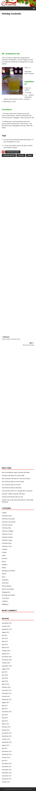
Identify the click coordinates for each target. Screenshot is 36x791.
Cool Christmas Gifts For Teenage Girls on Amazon (17, 491)
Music (3, 577)
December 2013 (6, 763)
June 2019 (5, 638)
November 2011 (7, 779)
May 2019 (5, 641)
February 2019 (6, 650)
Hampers (4, 564)
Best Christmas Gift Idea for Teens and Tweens (16, 478)
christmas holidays (13, 152)
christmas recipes (8, 155)
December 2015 (6, 733)
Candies (4, 512)
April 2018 (5, 681)
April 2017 (5, 708)
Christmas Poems (7, 534)
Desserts (4, 558)
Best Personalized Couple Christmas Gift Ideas (16, 472)
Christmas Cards (7, 516)
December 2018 (6, 657)
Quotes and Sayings (8, 589)
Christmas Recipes (7, 537)
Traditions (5, 601)
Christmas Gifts (6, 528)
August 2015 (5, 745)
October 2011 (6, 782)
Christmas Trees (7, 546)
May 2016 (5, 718)
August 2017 (5, 702)
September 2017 (7, 699)
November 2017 (7, 693)
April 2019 (5, 644)
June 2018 (5, 675)
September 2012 (7, 773)
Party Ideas (5, 583)
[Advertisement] (18, 33)
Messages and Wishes (8, 571)
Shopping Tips (6, 592)
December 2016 (6, 711)
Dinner (4, 561)
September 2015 (7, 742)
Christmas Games (7, 525)
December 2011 (6, 776)
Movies (4, 574)
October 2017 (6, 696)
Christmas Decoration (8, 519)
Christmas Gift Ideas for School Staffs (13, 475)
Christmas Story (6, 543)
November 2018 (7, 660)
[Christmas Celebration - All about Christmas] (18, 5)
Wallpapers (5, 604)
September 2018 (7, 666)
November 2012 (7, 770)
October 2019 (6, 626)
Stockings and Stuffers (8, 595)
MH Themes (29, 789)
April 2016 (5, 721)
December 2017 (6, 690)
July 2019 (4, 635)
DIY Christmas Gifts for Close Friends (13, 481)
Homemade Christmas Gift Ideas (11, 488)
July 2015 (4, 748)
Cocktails (4, 549)
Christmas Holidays (7, 531)
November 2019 (7, 623)
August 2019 (5, 632)
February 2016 (6, 727)
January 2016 (6, 730)
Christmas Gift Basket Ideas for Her (12, 497)
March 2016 (5, 724)
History (4, 567)
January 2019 (6, 653)
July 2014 (4, 760)
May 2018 (5, 678)
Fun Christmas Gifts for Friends (11, 485)
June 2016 (5, 715)
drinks (29, 155)
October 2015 (6, 739)
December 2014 (6, 751)
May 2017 (5, 705)
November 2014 (7, 754)
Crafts (3, 555)
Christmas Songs (7, 540)
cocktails (21, 155)
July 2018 (4, 672)
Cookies (4, 552)
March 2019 (5, 647)
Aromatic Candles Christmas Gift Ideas (13, 494)
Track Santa (5, 598)
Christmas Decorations (9, 522)
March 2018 (5, 684)
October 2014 (6, 757)
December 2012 (6, 766)
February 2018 (6, 687)
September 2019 (7, 629)
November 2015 (7, 736)
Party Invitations (7, 586)
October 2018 (6, 663)
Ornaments (5, 580)
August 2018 (5, 669)
